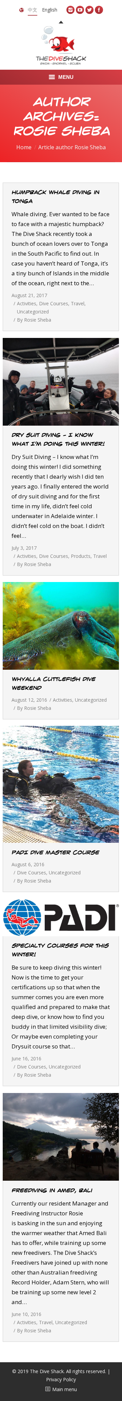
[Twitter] (89, 10)
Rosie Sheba (61, 131)
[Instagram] (70, 10)
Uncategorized (33, 311)
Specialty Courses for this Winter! (60, 950)
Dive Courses (53, 303)
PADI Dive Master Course (55, 852)
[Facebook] (99, 10)
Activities (26, 303)
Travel (77, 303)
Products (80, 556)
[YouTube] (80, 10)
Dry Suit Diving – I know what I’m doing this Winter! (58, 439)
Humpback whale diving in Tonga (55, 197)
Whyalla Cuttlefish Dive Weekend (53, 684)
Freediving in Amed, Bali (52, 1190)
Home (24, 147)
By (34, 320)
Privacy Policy (61, 1379)
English (49, 9)
